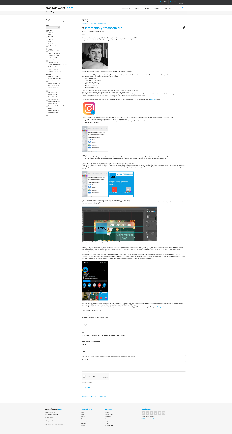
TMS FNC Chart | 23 (53, 69)
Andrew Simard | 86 (53, 87)
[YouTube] (159, 413)
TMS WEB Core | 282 (53, 51)
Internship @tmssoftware (103, 28)
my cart (174, 1)
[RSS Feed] (143, 413)
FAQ (106, 421)
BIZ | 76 (50, 41)
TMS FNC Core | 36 (53, 57)
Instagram (153, 99)
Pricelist (107, 412)
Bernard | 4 (51, 108)
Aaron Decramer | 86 (53, 85)
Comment (85, 360)
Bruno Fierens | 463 (53, 76)
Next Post (93, 23)
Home (47, 12)
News (147, 8)
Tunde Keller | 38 (52, 97)
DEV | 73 (50, 43)
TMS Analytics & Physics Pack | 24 (57, 64)
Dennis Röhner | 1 (52, 115)
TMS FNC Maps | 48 (53, 55)
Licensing (108, 416)
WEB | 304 (50, 34)
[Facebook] (151, 413)
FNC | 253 (50, 37)
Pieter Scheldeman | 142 (54, 78)
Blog (137, 8)
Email (83, 351)
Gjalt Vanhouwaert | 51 (54, 90)
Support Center (109, 425)
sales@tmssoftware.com (51, 421)
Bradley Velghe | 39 (53, 94)
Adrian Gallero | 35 (53, 99)
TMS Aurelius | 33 (52, 60)
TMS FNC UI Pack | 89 (54, 53)
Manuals (107, 418)
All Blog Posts (86, 23)
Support (168, 8)
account (181, 3)
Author (84, 344)
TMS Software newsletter (148, 418)
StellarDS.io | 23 (52, 46)
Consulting (84, 421)
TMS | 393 (50, 32)
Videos (107, 423)
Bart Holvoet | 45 (52, 92)
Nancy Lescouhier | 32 (54, 101)
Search (182, 8)
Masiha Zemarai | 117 (53, 81)
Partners (83, 418)
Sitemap (83, 423)
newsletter (164, 1)
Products (126, 8)
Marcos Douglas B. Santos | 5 (56, 106)
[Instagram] (163, 413)
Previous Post (102, 23)
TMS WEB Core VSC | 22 (54, 71)
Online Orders (109, 414)
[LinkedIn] (155, 413)
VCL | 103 (50, 39)
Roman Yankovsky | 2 (53, 112)
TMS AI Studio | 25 (53, 62)
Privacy (83, 425)
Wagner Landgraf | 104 (54, 83)
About (157, 8)
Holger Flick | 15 (52, 103)
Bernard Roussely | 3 (53, 110)
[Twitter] (147, 413)
